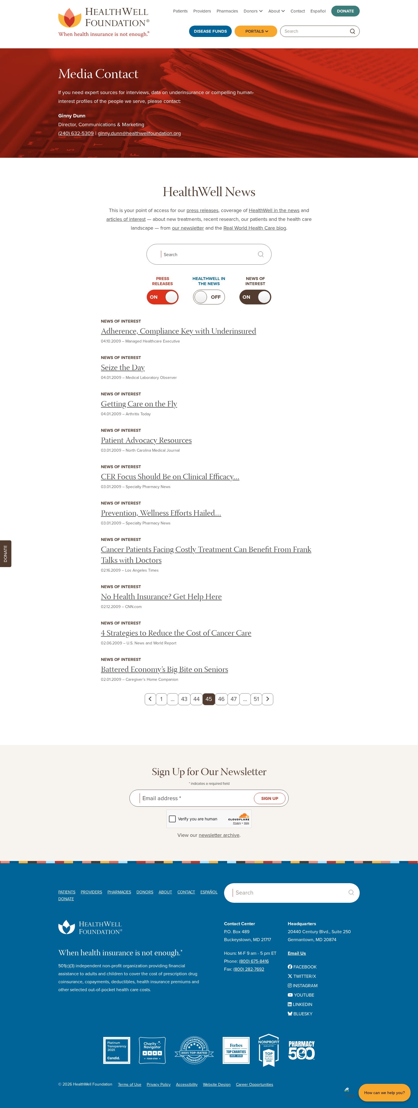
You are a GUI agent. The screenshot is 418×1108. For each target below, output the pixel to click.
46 (221, 699)
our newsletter (188, 228)
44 (196, 699)
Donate (345, 11)
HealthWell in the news (274, 210)
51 (256, 699)
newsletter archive (219, 835)
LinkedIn (302, 1004)
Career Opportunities (254, 1084)
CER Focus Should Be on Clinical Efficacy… (170, 477)
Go (352, 31)
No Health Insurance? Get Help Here (161, 597)
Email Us (297, 953)
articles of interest (126, 219)
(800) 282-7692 (248, 969)
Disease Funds (210, 31)
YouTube (303, 995)
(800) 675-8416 (254, 961)
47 (234, 699)
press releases (202, 210)
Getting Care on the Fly (139, 404)
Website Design (217, 1084)
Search (170, 255)
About (274, 11)
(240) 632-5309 (76, 133)
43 (184, 699)
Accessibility (187, 1084)
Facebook (304, 967)
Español (318, 11)
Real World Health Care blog (255, 228)
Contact (298, 11)
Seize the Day (123, 368)
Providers (202, 11)
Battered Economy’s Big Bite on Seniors (164, 670)
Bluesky (302, 1014)
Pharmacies (227, 11)
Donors (251, 11)
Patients (180, 11)
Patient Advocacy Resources (146, 441)
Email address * (161, 798)
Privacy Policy (159, 1084)
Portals (254, 31)
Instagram (305, 986)
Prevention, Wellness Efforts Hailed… (161, 513)
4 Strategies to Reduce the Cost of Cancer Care (176, 633)
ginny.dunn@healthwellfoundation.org (139, 133)
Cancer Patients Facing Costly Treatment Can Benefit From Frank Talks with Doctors (206, 555)
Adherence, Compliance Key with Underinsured (178, 332)
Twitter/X (304, 976)
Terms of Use (129, 1084)
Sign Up (269, 798)
